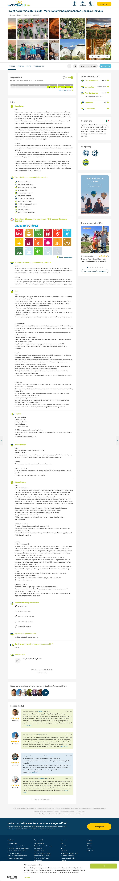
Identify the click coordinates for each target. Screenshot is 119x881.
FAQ (62, 848)
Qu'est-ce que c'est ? (65, 257)
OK (103, 866)
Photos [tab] (21, 66)
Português (90, 851)
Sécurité (63, 846)
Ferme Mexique (81, 811)
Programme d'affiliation (41, 858)
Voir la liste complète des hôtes (95, 271)
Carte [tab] (28, 66)
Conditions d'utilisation (67, 855)
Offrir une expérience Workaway (17, 855)
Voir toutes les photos (100, 56)
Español (89, 848)
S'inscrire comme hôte (14, 853)
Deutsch (89, 846)
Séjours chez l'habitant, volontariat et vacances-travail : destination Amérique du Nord (81, 808)
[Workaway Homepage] (19, 3)
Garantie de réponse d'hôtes (69, 853)
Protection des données (68, 858)
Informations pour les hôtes (16, 846)
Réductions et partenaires (15, 858)
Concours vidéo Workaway (42, 853)
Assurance (64, 851)
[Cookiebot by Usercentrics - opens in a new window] (12, 877)
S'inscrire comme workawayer (17, 851)
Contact (106, 66)
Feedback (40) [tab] (39, 66)
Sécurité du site (42, 672)
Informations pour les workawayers (18, 848)
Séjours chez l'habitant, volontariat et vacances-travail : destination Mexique (35, 808)
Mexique (12, 15)
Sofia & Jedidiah (49, 756)
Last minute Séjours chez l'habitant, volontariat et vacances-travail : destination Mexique (59, 814)
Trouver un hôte (12, 843)
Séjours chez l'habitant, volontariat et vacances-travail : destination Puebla (54, 811)
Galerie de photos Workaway (43, 846)
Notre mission (38, 860)
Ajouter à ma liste (89, 66)
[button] (87, 267)
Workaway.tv (38, 848)
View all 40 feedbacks (42, 799)
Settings (27, 877)
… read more (28, 725)
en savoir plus (95, 186)
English (89, 843)
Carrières (63, 860)
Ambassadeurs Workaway (42, 855)
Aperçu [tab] (12, 66)
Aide (62, 843)
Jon (39, 734)
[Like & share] (75, 66)
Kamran (40, 711)
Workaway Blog (39, 843)
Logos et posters (39, 851)
